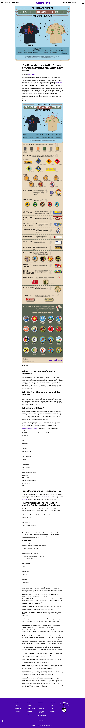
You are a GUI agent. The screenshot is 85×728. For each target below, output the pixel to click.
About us (17, 705)
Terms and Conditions (44, 725)
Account (74, 2)
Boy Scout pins (46, 496)
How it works (18, 708)
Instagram (52, 711)
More (17, 2)
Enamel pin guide (30, 708)
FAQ (39, 705)
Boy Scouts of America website (29, 428)
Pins (2, 2)
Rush (69, 2)
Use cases (17, 711)
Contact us (41, 708)
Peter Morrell (31, 74)
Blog (27, 714)
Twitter (51, 708)
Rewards (40, 717)
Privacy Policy (50, 725)
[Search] (79, 2)
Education (29, 711)
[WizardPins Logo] (42, 3)
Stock (65, 2)
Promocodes (41, 720)
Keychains (12, 2)
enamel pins (25, 499)
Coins (6, 2)
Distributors (29, 705)
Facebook (52, 705)
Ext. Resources (42, 715)
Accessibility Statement (41, 712)
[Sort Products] (1, 9)
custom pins (59, 82)
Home (2, 6)
